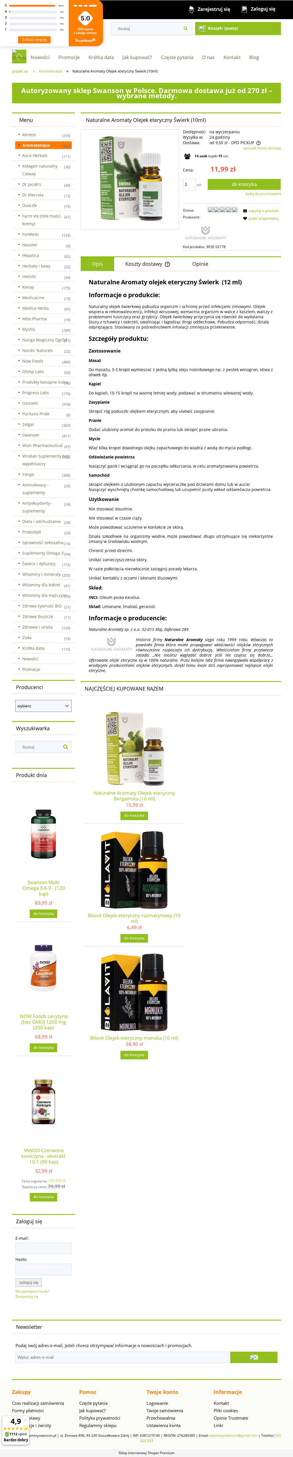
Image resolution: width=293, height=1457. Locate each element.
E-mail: (22, 1238)
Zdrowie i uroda (37, 627)
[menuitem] (40, 57)
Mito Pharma (34, 318)
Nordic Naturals (37, 350)
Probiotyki (31, 532)
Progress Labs (35, 392)
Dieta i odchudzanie (41, 521)
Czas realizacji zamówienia (38, 1403)
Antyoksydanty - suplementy (37, 507)
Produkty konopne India (45, 382)
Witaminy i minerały (41, 574)
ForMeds (30, 234)
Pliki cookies (226, 1410)
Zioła (26, 637)
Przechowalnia (160, 1418)
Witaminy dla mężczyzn (44, 595)
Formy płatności (28, 1410)
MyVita (28, 329)
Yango (28, 474)
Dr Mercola (32, 195)
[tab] (97, 264)
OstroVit (30, 403)
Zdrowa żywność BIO (42, 606)
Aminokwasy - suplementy (35, 488)
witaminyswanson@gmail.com (233, 1435)
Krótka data (33, 648)
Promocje (31, 669)
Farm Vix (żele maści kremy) (41, 219)
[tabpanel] (181, 475)
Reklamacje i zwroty (31, 1425)
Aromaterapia (36, 145)
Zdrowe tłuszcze (37, 616)
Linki (218, 1425)
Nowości (30, 658)
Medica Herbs (35, 308)
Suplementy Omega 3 (43, 553)
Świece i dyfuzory (39, 563)
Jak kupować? (92, 1410)
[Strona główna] (19, 56)
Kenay (28, 287)
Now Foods (32, 361)
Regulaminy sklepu (97, 1425)
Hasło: (21, 1259)
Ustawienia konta (163, 1425)
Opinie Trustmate (231, 1418)
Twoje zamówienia (164, 1410)
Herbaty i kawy (36, 266)
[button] (260, 210)
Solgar (28, 424)
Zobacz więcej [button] (34, 39)
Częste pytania (93, 1403)
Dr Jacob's (31, 184)
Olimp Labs (33, 371)
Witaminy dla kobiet (41, 584)
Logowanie (157, 1403)
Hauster (29, 244)
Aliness (29, 134)
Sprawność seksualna (43, 542)
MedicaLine (33, 297)
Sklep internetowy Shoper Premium (146, 1452)
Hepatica (30, 255)
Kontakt (221, 1403)
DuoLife (29, 205)
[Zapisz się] (254, 1357)
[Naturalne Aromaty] (206, 231)
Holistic (29, 276)
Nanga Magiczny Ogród (44, 340)
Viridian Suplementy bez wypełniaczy (45, 459)
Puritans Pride (36, 413)
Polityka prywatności (99, 1418)
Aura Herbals (34, 155)
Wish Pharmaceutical (42, 445)
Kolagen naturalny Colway (40, 169)
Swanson (30, 435)
